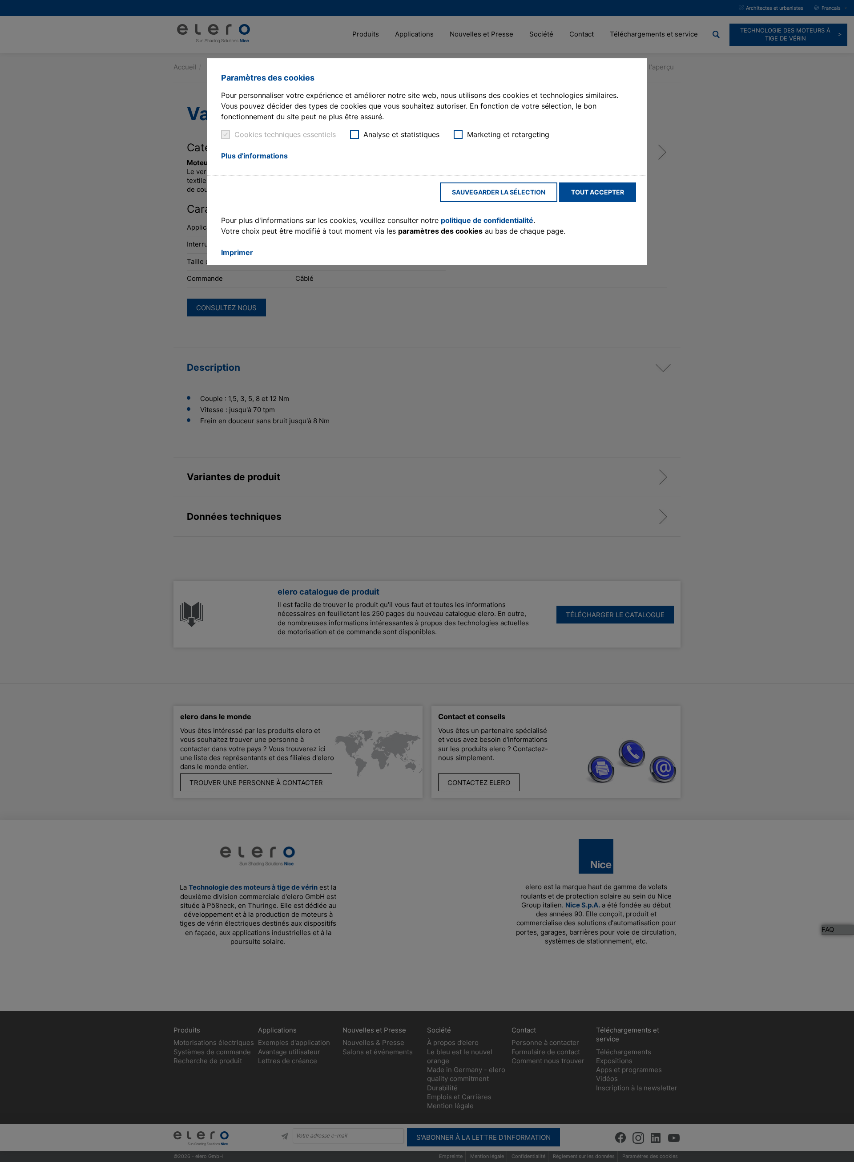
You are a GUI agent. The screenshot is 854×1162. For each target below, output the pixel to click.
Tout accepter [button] (597, 192)
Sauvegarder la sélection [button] (498, 192)
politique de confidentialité (487, 220)
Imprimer (237, 252)
